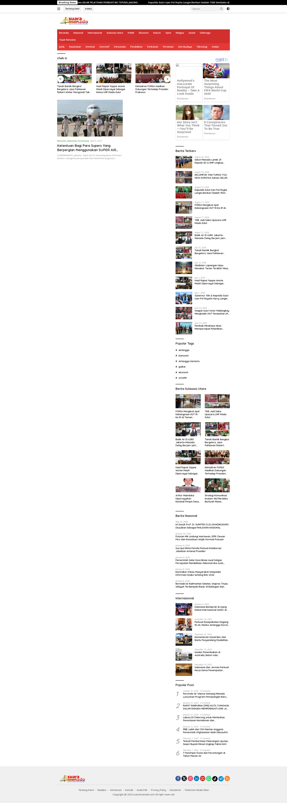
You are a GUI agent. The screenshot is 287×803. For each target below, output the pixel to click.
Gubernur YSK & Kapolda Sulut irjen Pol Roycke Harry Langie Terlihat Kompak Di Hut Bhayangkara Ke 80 (211, 297)
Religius (180, 32)
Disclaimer (175, 790)
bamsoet (184, 355)
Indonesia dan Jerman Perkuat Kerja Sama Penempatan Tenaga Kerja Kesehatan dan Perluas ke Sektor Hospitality (212, 669)
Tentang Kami (72, 8)
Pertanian (168, 46)
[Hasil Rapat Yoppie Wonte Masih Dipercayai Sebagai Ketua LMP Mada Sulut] (114, 73)
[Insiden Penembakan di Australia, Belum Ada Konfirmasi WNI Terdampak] (184, 654)
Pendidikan (136, 46)
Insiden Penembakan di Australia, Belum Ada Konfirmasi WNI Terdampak (210, 654)
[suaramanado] (73, 20)
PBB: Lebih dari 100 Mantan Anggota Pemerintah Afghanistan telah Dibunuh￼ (205, 731)
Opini (168, 32)
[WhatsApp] (208, 779)
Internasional (95, 32)
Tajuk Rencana (67, 39)
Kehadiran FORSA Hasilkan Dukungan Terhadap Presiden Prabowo (151, 89)
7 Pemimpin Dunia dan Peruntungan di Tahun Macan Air (204, 754)
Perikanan (152, 46)
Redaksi (101, 790)
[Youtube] (202, 779)
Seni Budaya (185, 46)
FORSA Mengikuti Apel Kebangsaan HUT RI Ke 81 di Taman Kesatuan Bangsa (210, 206)
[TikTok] (215, 778)
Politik (131, 32)
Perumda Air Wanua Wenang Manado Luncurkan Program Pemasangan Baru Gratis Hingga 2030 (204, 695)
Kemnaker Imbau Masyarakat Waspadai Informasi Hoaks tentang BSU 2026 (198, 573)
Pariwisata (120, 46)
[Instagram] (190, 779)
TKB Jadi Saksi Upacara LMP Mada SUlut (210, 222)
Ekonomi (143, 32)
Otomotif (104, 46)
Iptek (62, 46)
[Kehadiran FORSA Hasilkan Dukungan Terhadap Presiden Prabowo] (153, 73)
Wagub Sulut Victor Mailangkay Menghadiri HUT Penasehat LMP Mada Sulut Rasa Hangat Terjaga (212, 312)
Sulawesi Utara (115, 32)
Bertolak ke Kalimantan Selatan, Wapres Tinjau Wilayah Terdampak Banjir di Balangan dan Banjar (202, 585)
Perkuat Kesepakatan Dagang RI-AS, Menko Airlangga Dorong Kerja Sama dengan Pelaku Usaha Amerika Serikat (212, 624)
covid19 (183, 377)
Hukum (157, 32)
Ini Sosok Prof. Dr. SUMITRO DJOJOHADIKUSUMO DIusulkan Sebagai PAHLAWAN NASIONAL (202, 526)
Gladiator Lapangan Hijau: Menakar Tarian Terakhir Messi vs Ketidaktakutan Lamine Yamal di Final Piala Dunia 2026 (212, 267)
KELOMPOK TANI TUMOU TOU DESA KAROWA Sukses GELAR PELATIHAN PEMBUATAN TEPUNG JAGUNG (211, 176)
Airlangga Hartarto (189, 361)
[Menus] (59, 9)
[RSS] (227, 779)
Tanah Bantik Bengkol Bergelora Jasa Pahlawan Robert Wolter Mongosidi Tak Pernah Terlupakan (73, 89)
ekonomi (183, 372)
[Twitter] (184, 779)
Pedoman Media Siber (197, 790)
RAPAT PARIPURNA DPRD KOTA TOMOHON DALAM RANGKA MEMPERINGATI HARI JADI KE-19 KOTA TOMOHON (206, 707)
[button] (221, 8)
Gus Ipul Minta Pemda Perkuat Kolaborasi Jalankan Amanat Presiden (198, 550)
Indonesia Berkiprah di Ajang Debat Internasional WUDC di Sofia (211, 608)
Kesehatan (75, 46)
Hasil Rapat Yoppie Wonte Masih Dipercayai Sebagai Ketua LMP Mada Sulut (110, 89)
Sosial (192, 32)
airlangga (184, 350)
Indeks (88, 8)
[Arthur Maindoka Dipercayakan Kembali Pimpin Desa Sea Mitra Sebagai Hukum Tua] (188, 485)
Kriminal (90, 46)
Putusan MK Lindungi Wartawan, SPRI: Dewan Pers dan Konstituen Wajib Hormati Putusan (200, 538)
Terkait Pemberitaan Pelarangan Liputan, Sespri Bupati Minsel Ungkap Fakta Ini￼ (205, 743)
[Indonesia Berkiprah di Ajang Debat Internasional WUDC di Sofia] (184, 609)
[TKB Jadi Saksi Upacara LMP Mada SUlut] (184, 222)
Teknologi (202, 46)
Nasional (78, 32)
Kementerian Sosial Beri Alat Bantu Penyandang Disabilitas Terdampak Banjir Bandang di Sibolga (211, 639)
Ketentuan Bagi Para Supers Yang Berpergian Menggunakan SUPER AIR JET (86, 149)
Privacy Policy (158, 790)
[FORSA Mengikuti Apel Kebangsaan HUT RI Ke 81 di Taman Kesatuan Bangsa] (184, 207)
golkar (182, 366)
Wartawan (116, 790)
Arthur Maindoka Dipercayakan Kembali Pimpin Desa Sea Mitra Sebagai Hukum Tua (187, 498)
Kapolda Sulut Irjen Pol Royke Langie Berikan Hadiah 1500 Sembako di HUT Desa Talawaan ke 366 (175, 2)
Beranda (64, 32)
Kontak (129, 790)
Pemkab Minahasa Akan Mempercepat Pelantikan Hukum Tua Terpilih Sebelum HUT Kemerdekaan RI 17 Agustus (210, 327)
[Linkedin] (196, 779)
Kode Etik (142, 790)
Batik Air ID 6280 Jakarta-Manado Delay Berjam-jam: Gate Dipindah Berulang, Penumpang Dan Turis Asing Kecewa (210, 237)
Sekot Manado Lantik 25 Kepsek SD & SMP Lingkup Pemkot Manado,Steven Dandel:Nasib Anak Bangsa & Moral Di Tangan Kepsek (211, 161)
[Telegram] (221, 778)
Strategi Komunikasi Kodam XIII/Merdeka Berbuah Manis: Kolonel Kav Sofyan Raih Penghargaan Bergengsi (216, 498)
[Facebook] (178, 779)
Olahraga (205, 32)
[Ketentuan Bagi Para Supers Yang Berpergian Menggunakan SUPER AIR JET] (90, 118)
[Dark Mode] (228, 9)
